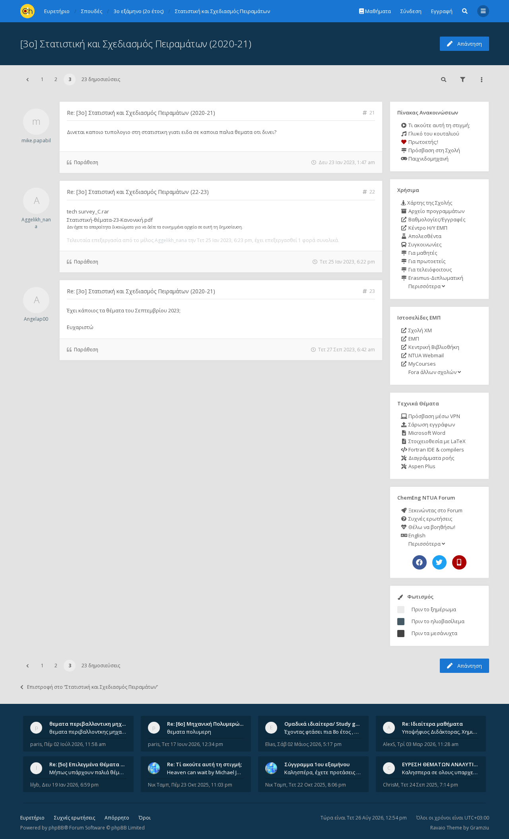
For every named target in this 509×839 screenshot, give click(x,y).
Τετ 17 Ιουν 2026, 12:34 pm (192, 744)
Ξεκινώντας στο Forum (434, 510)
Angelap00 (36, 319)
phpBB (56, 827)
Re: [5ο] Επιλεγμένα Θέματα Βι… (89, 764)
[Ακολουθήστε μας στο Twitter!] (439, 562)
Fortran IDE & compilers (435, 449)
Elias (270, 744)
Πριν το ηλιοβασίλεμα (438, 621)
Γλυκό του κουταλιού (433, 133)
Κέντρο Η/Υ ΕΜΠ (427, 227)
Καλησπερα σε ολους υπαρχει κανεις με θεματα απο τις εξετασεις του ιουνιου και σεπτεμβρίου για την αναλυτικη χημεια (440, 772)
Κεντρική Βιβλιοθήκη (433, 347)
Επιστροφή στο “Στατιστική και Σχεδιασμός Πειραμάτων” (92, 687)
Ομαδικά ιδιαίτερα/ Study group (325, 723)
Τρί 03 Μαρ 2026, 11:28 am (427, 744)
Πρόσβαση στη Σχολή (433, 150)
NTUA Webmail (425, 355)
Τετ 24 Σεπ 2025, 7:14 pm (429, 784)
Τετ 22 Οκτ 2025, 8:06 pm (317, 784)
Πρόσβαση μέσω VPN (433, 416)
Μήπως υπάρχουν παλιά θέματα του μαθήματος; (87, 772)
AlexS (389, 744)
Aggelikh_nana (36, 223)
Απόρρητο (117, 817)
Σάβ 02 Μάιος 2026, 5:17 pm (310, 744)
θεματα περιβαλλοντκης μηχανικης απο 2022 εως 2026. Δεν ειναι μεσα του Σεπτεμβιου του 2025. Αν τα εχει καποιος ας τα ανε (87, 731)
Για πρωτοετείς (426, 261)
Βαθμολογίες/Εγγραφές (436, 219)
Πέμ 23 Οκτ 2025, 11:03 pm (201, 784)
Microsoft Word (426, 432)
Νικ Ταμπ (158, 784)
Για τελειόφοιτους (429, 269)
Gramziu (479, 827)
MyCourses (421, 363)
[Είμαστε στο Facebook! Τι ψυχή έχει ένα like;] (419, 562)
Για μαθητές (422, 252)
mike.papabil (36, 140)
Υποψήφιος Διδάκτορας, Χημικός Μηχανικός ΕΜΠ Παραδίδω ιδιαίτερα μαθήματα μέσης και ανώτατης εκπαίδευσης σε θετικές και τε (440, 731)
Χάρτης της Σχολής (429, 202)
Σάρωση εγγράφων (431, 424)
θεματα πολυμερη (189, 731)
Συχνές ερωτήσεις (429, 518)
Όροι (145, 817)
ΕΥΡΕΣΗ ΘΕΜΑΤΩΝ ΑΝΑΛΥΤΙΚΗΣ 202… (450, 764)
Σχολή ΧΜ (419, 330)
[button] (27, 79)
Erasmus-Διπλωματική (435, 277)
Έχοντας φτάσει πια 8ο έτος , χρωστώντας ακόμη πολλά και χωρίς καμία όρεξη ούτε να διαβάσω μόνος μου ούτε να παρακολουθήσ (322, 731)
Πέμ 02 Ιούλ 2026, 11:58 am (75, 744)
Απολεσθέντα (424, 236)
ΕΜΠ (413, 338)
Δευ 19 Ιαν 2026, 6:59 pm (70, 784)
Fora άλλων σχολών (432, 372)
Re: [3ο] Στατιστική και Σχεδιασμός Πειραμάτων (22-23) (138, 192)
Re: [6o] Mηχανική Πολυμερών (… (208, 723)
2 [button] (55, 79)
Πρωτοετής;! (422, 141)
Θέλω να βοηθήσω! (431, 527)
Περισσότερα (424, 286)
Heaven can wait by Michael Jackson (205, 772)
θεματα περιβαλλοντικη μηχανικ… (93, 723)
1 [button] (42, 79)
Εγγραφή (442, 11)
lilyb (34, 784)
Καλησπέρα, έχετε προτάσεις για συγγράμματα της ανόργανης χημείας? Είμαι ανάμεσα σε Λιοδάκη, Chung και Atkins (322, 772)
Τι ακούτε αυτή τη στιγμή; (438, 125)
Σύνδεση (411, 11)
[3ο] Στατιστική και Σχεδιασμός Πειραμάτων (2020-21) (135, 43)
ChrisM (390, 784)
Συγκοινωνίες (424, 244)
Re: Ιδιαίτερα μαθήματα (432, 723)
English (416, 535)
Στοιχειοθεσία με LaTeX (436, 441)
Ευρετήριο (32, 817)
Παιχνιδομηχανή (428, 158)
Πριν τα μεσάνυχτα (434, 633)
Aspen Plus (421, 466)
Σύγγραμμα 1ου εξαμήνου (317, 764)
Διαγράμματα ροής (430, 457)
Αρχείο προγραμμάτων (435, 211)
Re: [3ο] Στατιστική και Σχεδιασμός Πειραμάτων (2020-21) (141, 112)
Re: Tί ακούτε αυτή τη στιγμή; (204, 764)
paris (36, 744)
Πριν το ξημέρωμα (434, 609)
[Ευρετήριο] (27, 11)
